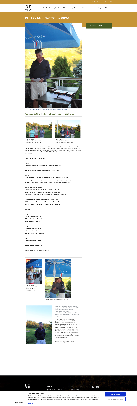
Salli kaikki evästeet (115, 394)
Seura (90, 8)
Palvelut (84, 8)
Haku (94, 1)
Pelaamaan (66, 8)
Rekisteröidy (100, 1)
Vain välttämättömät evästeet (115, 399)
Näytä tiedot (31, 403)
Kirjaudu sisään (109, 1)
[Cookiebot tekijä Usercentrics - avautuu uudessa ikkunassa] (19, 403)
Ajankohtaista (76, 8)
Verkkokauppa (98, 8)
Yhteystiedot (108, 8)
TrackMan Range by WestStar (52, 8)
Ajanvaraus (75, 389)
